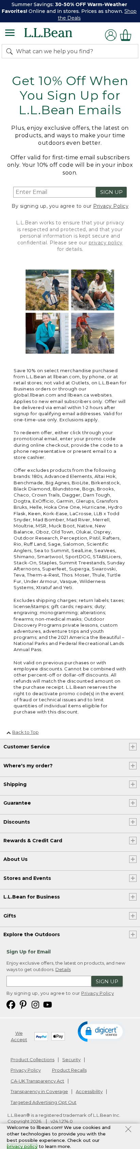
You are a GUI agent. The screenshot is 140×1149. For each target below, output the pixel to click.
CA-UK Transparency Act (37, 1081)
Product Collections (32, 1059)
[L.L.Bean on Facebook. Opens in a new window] (10, 1004)
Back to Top (25, 732)
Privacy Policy (110, 206)
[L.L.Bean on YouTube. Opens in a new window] (47, 1004)
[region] (70, 11)
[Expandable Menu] (10, 33)
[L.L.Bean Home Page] (58, 35)
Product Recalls (69, 1070)
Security (71, 1059)
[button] (101, 1031)
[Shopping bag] (127, 35)
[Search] (11, 51)
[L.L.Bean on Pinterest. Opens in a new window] (23, 1004)
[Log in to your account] (111, 35)
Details (63, 969)
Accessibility (89, 1091)
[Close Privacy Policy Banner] (128, 1130)
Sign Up (111, 192)
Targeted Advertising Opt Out (43, 1102)
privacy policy (106, 243)
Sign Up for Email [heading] (28, 952)
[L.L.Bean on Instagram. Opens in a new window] (35, 1004)
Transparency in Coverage (39, 1091)
